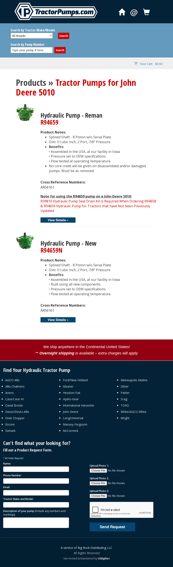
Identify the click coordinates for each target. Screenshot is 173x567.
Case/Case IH (14, 399)
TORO (125, 405)
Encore (10, 424)
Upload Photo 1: (99, 465)
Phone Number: (12, 475)
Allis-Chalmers (14, 386)
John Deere (70, 412)
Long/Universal (73, 418)
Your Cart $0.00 (151, 64)
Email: (6, 487)
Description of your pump (34, 512)
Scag (124, 399)
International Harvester (78, 405)
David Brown (14, 405)
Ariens (9, 393)
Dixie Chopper (14, 418)
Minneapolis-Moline (134, 380)
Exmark (10, 431)
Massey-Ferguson (75, 424)
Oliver (124, 386)
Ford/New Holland (75, 380)
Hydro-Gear (71, 399)
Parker (125, 393)
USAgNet (104, 558)
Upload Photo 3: (99, 491)
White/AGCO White (133, 412)
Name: (7, 463)
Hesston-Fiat (71, 393)
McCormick (70, 431)
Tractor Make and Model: (18, 499)
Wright (125, 418)
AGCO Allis (12, 380)
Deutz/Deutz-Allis (17, 412)
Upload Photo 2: (99, 478)
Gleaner (68, 386)
